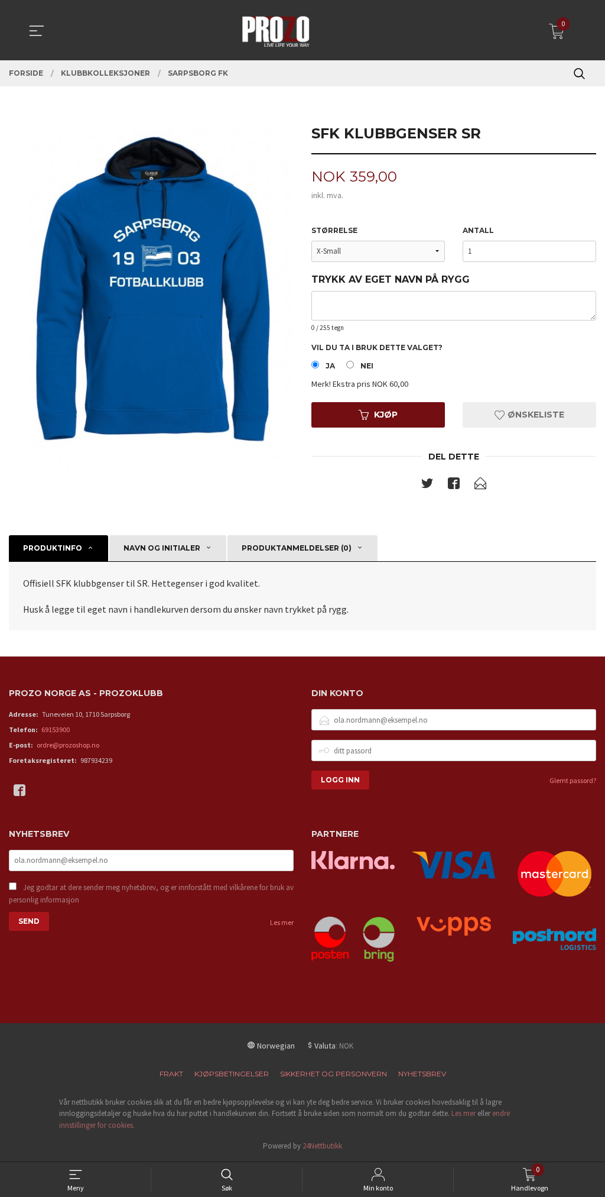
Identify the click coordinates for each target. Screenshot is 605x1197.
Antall (478, 230)
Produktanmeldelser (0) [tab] (297, 547)
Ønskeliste (534, 414)
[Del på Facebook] (453, 486)
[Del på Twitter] (427, 486)
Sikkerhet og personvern (333, 1073)
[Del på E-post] (480, 486)
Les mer (282, 922)
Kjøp (386, 414)
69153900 (55, 729)
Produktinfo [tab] (52, 547)
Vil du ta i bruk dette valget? (377, 347)
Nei (366, 365)
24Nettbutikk (322, 1146)
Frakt (171, 1073)
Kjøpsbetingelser (231, 1073)
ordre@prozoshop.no (68, 744)
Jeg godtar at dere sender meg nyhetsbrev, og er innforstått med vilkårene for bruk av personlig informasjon (151, 893)
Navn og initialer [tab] (161, 547)
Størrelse (334, 230)
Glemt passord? (572, 780)
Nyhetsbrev (422, 1073)
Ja (330, 365)
